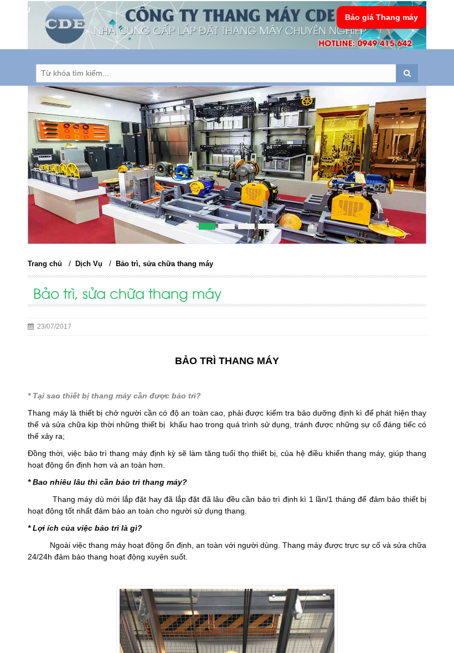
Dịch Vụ (88, 264)
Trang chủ (45, 264)
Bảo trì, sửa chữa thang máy (164, 264)
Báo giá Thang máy (381, 17)
